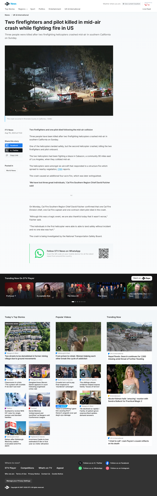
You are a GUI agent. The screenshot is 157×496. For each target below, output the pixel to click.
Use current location (132, 4)
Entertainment (55, 9)
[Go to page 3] (77, 301)
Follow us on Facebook (119, 463)
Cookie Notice (57, 474)
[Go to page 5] (81, 301)
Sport (32, 9)
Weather (106, 4)
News (7, 15)
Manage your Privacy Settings (18, 481)
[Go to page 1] (73, 301)
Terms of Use (21, 474)
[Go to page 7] (84, 301)
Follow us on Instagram (120, 468)
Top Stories (10, 9)
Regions (22, 9)
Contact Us (45, 474)
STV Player (10, 468)
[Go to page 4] (79, 301)
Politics (42, 9)
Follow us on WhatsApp (92, 468)
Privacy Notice (34, 474)
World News (11, 170)
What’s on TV (45, 468)
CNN (60, 169)
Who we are (9, 474)
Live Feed (147, 9)
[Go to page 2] (75, 301)
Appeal (60, 468)
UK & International (72, 9)
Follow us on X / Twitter (92, 463)
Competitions (27, 468)
